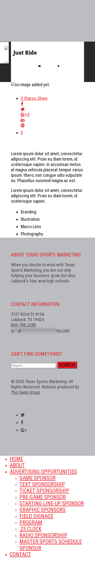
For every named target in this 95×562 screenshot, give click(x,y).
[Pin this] (52, 125)
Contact (20, 554)
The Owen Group (25, 392)
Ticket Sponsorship (44, 491)
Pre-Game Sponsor (42, 497)
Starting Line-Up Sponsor (51, 503)
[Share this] (52, 103)
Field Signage (36, 516)
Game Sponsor (37, 478)
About (17, 465)
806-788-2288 (23, 325)
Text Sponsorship (42, 484)
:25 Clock (30, 529)
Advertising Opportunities (43, 471)
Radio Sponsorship (43, 535)
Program (30, 522)
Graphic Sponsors (42, 510)
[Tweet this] (52, 109)
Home (16, 459)
